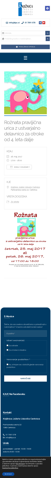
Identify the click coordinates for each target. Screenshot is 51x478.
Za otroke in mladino (17, 350)
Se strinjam (8, 474)
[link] (47, 8)
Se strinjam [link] (20, 464)
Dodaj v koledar (21, 167)
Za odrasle (13, 346)
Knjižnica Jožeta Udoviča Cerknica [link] (25, 187)
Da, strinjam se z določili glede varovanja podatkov (25, 366)
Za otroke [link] (15, 202)
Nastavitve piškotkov (10, 468)
